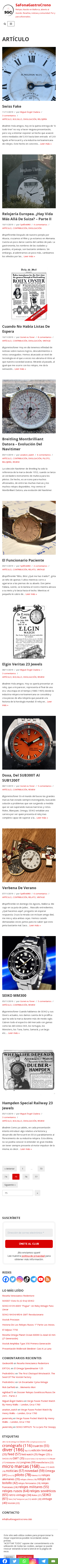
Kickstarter (12, 1462)
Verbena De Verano (19, 887)
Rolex (37, 1495)
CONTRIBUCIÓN (20, 228)
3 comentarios (9, 115)
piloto (23, 1474)
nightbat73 (7, 1392)
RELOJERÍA (42, 119)
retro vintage (20, 1495)
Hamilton (44, 1459)
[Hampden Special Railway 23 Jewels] (29, 1070)
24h (5, 1442)
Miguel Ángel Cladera (30, 112)
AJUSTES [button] (9, 1557)
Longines (28, 1462)
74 (5, 1176)
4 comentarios (40, 224)
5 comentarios (44, 786)
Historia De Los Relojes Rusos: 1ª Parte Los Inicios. (28, 1324)
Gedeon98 (7, 1363)
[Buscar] (5, 24)
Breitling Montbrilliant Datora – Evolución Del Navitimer (22, 443)
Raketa (36, 1475)
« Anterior (9, 1168)
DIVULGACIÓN (29, 119)
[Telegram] (33, 1279)
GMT (18, 1458)
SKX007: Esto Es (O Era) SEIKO (18, 1300)
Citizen (24, 1442)
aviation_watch (27, 454)
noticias (15, 1470)
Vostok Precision (10, 1319)
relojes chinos (28, 1479)
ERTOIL (6, 1368)
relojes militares (33, 1487)
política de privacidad (33, 1256)
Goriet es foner (27, 337)
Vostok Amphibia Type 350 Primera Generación (26, 1343)
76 (26, 1176)
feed (14, 1454)
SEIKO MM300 (14, 995)
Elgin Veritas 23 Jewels (22, 664)
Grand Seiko (31, 1459)
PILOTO (46, 458)
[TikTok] (26, 1279)
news (44, 1467)
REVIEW (16, 462)
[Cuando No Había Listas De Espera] (29, 294)
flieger (44, 1454)
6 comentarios (44, 454)
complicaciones (38, 1442)
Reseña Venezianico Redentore (18, 1295)
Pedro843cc (8, 1373)
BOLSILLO (17, 119)
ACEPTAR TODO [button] (25, 1557)
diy (28, 1450)
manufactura (45, 1462)
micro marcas (21, 1466)
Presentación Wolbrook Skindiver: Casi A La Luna (26, 1348)
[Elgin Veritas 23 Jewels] (29, 631)
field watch (29, 1454)
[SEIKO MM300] (29, 963)
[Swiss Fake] (29, 74)
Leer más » (46, 143)
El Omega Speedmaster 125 (28, 1368)
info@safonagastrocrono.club (17, 1519)
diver (13, 1450)
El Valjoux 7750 (10, 1329)
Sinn (12, 1499)
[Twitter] (13, 1279)
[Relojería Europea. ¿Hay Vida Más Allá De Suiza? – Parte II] (29, 181)
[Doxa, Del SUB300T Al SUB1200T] (29, 743)
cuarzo (41, 1445)
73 (41, 1168)
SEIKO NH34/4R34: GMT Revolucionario (22, 1314)
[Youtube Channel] (40, 1279)
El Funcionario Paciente (23, 560)
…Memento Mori (27, 1387)
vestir (36, 1499)
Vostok (14, 1503)
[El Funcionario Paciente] (29, 528)
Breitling (14, 1442)
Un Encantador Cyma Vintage (33, 1382)
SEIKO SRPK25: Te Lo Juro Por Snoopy (36, 1426)
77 (36, 1176)
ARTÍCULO (7, 119)
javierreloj (7, 1418)
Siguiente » (10, 1184)
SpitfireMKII (25, 224)
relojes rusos (15, 1490)
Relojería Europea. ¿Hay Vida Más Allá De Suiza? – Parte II (27, 216)
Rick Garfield (8, 1387)
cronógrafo (17, 1445)
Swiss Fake (11, 106)
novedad (34, 1470)
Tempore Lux (23, 1499)
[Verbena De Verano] (29, 855)
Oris (11, 1475)
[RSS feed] (47, 1279)
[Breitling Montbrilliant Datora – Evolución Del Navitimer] (29, 406)
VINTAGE (47, 340)
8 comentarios (44, 337)
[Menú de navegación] (10, 23)
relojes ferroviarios (29, 1483)
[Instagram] (20, 1279)
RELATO (32, 569)
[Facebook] (6, 1279)
